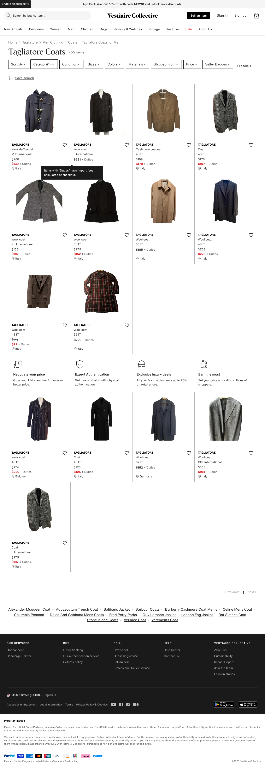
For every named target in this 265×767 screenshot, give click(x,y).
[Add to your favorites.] (64, 145)
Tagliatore (30, 42)
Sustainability (223, 656)
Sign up (240, 15)
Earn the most (209, 374)
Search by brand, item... (29, 15)
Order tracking (73, 650)
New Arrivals (13, 29)
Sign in (222, 15)
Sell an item (198, 15)
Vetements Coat (165, 620)
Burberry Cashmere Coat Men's (191, 609)
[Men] (77, 29)
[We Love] (182, 29)
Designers (36, 29)
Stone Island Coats (102, 620)
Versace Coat (135, 620)
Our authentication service (81, 656)
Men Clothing (52, 42)
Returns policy (73, 662)
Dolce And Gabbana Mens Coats (77, 614)
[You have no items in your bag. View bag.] (256, 15)
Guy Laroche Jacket (159, 614)
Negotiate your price (29, 374)
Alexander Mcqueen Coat (29, 609)
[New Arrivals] (25, 29)
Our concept (15, 650)
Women (55, 29)
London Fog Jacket (197, 614)
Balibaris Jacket (117, 609)
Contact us (171, 656)
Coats (72, 42)
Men (71, 29)
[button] (256, 15)
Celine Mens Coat (237, 609)
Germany (57, 761)
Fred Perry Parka (123, 614)
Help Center (172, 650)
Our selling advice (125, 656)
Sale (189, 29)
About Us (205, 29)
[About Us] (215, 29)
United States (42, 761)
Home (12, 42)
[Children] (96, 29)
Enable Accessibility (15, 4)
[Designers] (47, 29)
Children (87, 29)
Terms (69, 705)
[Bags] (110, 29)
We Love (172, 29)
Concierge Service (19, 656)
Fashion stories (224, 674)
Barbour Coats (147, 609)
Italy (76, 761)
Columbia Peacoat (29, 614)
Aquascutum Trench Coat (77, 609)
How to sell (120, 650)
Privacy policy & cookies (92, 705)
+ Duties (25, 164)
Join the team (223, 668)
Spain (68, 761)
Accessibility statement (21, 705)
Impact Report (224, 662)
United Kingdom (23, 761)
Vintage (154, 29)
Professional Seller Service (131, 668)
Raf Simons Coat (232, 614)
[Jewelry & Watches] (145, 29)
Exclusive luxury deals (154, 374)
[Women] (64, 29)
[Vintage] (163, 29)
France (8, 761)
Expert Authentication (92, 374)
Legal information (51, 705)
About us (220, 650)
